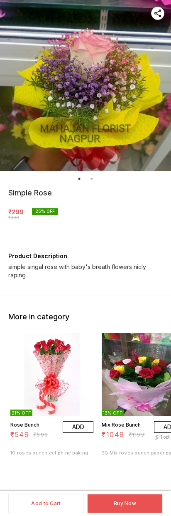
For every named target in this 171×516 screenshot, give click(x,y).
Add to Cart (46, 503)
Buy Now (125, 503)
